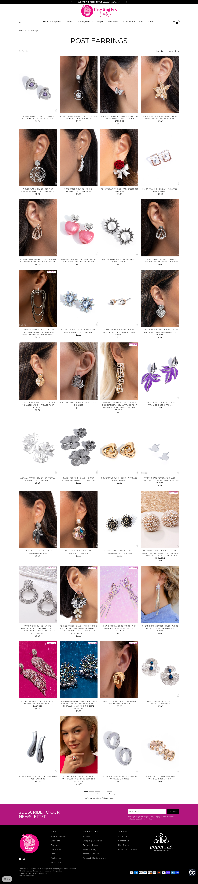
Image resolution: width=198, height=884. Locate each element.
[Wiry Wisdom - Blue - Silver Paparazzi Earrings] (160, 669)
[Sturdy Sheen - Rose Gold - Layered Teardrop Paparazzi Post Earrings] (38, 227)
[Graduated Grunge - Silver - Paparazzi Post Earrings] (79, 157)
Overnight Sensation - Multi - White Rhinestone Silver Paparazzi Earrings (160, 628)
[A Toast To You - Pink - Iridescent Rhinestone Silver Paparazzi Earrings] (38, 669)
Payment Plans (90, 845)
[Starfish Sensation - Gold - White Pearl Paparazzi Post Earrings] (160, 84)
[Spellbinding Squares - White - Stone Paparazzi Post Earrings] (79, 84)
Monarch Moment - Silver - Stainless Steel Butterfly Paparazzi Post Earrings (119, 118)
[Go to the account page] (173, 21)
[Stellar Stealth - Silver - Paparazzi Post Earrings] (119, 227)
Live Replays (124, 845)
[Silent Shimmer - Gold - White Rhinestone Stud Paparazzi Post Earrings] (119, 298)
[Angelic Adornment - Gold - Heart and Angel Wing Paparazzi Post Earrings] (38, 371)
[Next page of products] (114, 793)
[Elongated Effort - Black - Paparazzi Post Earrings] (38, 744)
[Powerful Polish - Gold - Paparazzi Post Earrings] (119, 446)
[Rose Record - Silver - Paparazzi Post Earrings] (79, 371)
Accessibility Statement (94, 858)
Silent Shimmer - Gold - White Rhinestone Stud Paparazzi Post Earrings (119, 332)
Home (21, 30)
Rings (53, 854)
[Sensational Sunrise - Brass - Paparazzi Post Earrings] (119, 519)
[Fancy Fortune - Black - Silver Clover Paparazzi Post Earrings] (79, 446)
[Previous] (71, 2)
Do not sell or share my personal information (35, 873)
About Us (122, 836)
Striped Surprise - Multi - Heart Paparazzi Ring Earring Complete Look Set (78, 778)
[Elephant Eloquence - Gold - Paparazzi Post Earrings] (160, 744)
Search (86, 836)
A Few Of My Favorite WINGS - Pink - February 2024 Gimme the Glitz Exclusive (119, 628)
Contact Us (123, 841)
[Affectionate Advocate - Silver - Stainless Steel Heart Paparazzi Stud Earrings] (160, 446)
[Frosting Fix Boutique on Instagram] (23, 859)
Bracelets (55, 841)
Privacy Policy (89, 849)
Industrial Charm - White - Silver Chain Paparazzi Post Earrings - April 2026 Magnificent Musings (37, 332)
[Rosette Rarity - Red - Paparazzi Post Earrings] (119, 157)
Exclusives (56, 858)
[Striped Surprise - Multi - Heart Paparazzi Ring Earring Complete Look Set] (79, 744)
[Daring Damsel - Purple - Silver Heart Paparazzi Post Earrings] (38, 84)
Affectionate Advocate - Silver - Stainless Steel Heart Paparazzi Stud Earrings (160, 480)
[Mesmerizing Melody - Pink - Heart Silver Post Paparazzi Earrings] (79, 227)
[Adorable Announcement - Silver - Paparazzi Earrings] (119, 744)
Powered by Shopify (26, 875)
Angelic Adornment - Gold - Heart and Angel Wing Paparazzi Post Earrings (37, 405)
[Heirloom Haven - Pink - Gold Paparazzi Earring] (79, 519)
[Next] (126, 2)
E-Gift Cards (57, 862)
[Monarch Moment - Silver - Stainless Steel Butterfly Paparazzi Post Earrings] (119, 84)
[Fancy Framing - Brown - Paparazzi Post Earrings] (160, 157)
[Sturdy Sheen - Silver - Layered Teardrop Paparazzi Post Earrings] (160, 227)
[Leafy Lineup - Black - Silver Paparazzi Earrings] (38, 519)
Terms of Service (91, 854)
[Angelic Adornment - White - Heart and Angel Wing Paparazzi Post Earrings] (160, 298)
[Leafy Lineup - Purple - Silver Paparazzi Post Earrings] (160, 371)
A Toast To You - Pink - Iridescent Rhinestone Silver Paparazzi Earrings (38, 703)
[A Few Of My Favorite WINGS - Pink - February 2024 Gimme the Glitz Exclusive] (119, 594)
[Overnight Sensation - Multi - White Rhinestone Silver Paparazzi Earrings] (160, 594)
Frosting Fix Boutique (40, 869)
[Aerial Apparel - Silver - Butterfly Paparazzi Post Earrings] (38, 446)
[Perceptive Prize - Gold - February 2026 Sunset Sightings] (119, 669)
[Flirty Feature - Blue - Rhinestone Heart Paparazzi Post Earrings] (79, 298)
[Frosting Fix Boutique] (99, 11)
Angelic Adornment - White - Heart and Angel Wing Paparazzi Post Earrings (160, 332)
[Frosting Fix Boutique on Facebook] (20, 859)
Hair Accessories (59, 836)
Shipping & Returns (92, 841)
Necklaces (56, 849)
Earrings (55, 845)
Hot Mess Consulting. (68, 869)
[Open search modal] (20, 21)
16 (109, 793)
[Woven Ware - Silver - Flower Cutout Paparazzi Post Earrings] (38, 157)
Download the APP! (127, 849)
